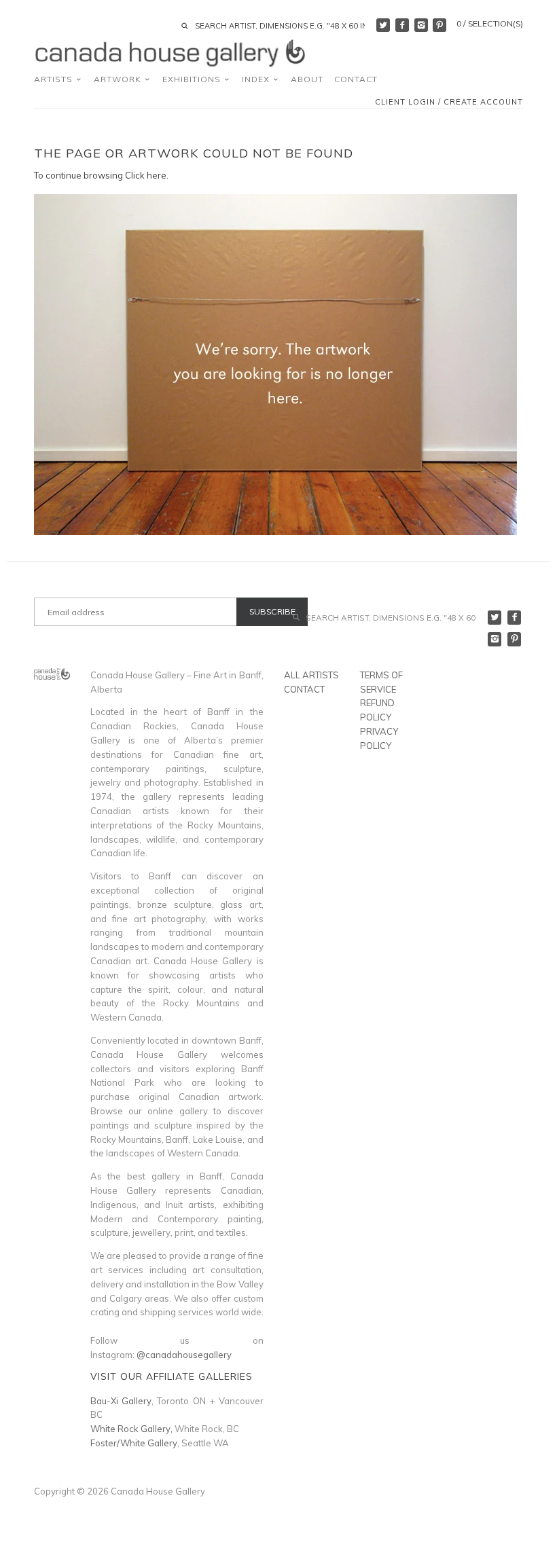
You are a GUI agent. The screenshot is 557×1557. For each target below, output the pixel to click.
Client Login (405, 102)
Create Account (483, 102)
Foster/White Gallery (133, 1442)
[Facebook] (402, 25)
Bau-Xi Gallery (120, 1400)
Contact (356, 79)
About (307, 79)
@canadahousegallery (184, 1354)
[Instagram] (421, 25)
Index (257, 79)
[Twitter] (383, 25)
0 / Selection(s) (489, 23)
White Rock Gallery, (131, 1428)
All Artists (311, 675)
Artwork (119, 79)
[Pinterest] (439, 25)
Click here (145, 175)
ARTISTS (54, 79)
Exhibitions (192, 79)
